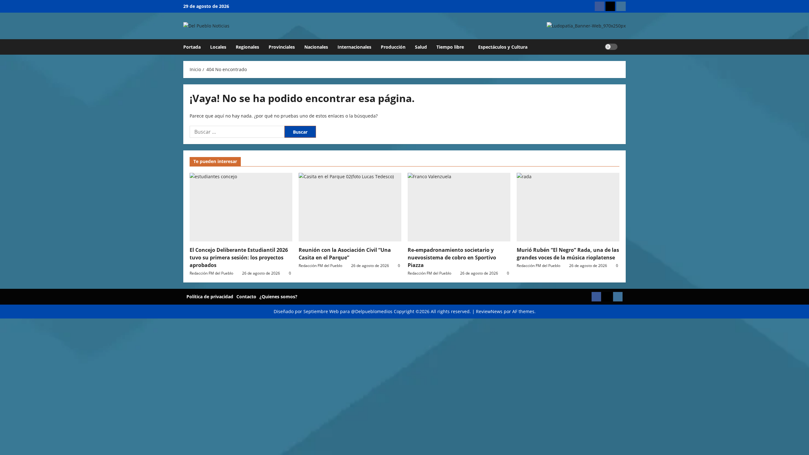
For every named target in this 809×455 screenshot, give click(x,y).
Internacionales (354, 47)
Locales (218, 47)
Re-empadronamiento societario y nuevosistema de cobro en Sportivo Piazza (452, 257)
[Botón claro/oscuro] (611, 47)
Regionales (247, 47)
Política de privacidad (209, 297)
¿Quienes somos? (278, 297)
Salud (421, 47)
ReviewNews (489, 311)
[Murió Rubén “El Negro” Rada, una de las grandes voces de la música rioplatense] (568, 207)
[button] (624, 47)
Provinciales (282, 47)
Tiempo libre (450, 47)
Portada (192, 47)
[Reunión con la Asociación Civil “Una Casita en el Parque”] (350, 207)
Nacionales (316, 47)
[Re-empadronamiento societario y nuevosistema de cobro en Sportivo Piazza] (459, 207)
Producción (393, 47)
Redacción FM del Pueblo (211, 273)
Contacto (246, 297)
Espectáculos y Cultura (502, 47)
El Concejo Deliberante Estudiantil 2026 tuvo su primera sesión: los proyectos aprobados (239, 257)
